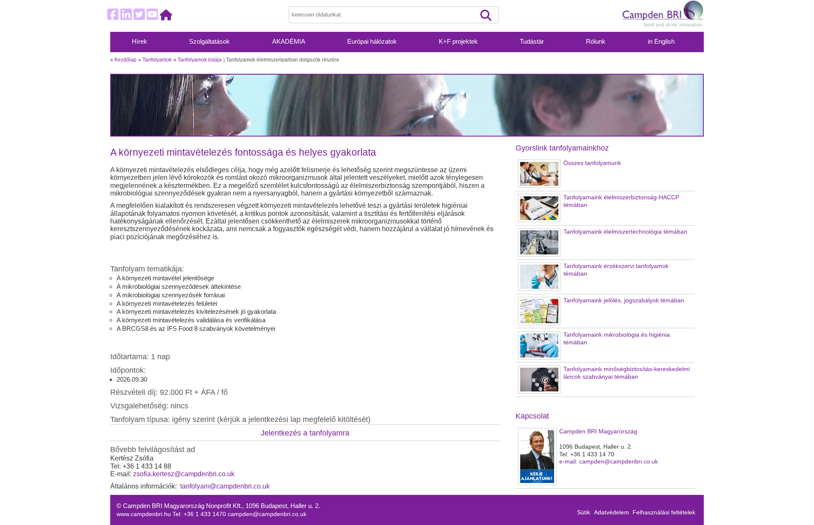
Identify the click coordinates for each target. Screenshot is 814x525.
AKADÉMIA (288, 41)
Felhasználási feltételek (664, 512)
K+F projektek (458, 41)
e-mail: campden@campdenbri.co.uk (608, 461)
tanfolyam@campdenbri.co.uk (225, 486)
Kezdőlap (125, 60)
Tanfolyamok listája (200, 60)
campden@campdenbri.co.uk (267, 514)
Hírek (139, 41)
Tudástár (532, 41)
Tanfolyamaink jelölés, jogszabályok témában (623, 300)
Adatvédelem (611, 512)
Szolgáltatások (209, 41)
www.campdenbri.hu (145, 514)
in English (661, 41)
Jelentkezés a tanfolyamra (305, 432)
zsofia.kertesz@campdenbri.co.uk (183, 474)
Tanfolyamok (157, 60)
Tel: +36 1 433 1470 (200, 514)
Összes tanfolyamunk (592, 163)
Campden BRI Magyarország (598, 431)
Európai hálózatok (372, 41)
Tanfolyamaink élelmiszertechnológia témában (625, 232)
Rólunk (595, 41)
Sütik (583, 512)
